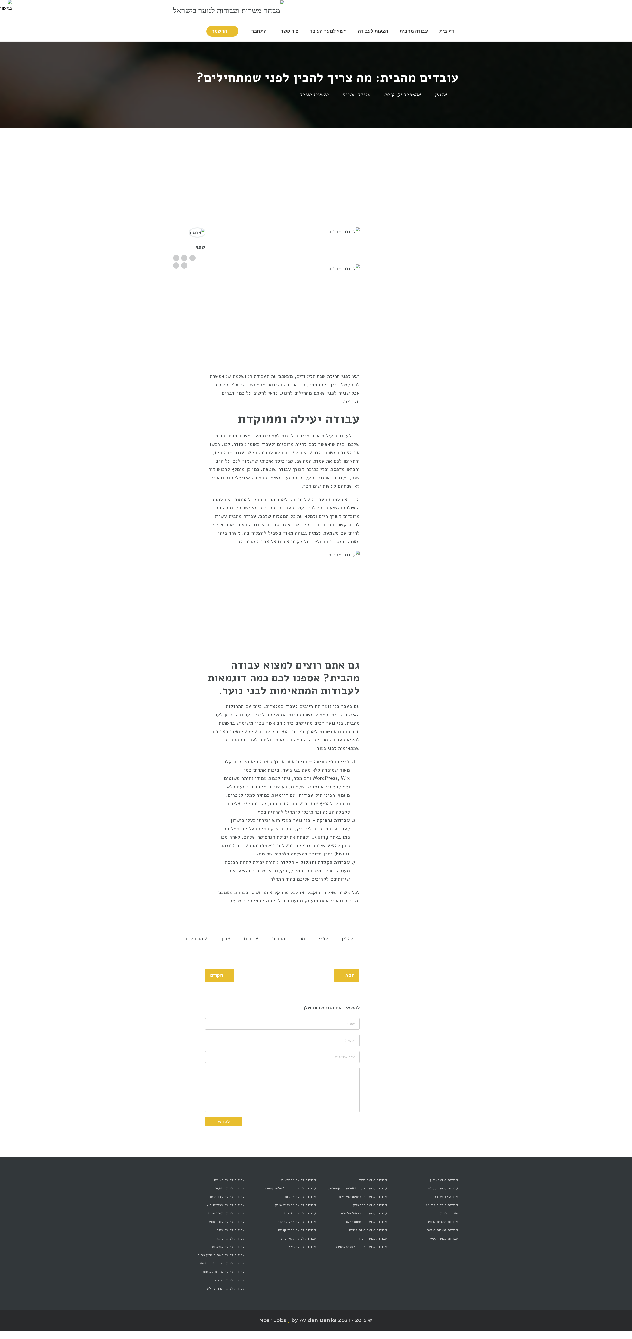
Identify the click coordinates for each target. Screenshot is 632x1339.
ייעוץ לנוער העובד (328, 31)
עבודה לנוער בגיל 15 (442, 1196)
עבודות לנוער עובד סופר (226, 1221)
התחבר (259, 31)
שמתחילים (196, 938)
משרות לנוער (448, 1213)
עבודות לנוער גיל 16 (443, 1188)
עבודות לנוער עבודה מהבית (224, 1196)
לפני (323, 938)
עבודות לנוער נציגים (229, 1180)
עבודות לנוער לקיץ (444, 1238)
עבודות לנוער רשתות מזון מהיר (221, 1255)
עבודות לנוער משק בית (298, 1238)
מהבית (278, 938)
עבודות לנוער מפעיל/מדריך (295, 1221)
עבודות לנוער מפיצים (300, 1213)
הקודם (216, 975)
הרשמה (220, 31)
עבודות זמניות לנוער (442, 1230)
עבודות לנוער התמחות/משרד (365, 1221)
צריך (225, 938)
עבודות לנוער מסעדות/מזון (295, 1205)
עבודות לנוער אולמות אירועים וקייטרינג (357, 1188)
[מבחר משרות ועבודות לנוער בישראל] (228, 10)
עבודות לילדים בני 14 (442, 1205)
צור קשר (289, 31)
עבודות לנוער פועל (231, 1238)
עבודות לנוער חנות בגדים (368, 1230)
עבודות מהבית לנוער (442, 1221)
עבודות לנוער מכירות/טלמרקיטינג (361, 1246)
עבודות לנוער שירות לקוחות (224, 1271)
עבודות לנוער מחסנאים (298, 1180)
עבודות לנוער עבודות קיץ (226, 1205)
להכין (347, 938)
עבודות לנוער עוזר (231, 1230)
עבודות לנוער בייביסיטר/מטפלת (363, 1196)
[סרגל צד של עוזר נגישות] (6, 6)
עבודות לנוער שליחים (229, 1280)
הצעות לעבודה (373, 31)
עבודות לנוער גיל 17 (443, 1180)
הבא (350, 975)
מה (302, 938)
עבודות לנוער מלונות (300, 1196)
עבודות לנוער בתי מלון (370, 1205)
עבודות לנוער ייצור (372, 1238)
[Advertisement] (316, 165)
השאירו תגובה (314, 94)
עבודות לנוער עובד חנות (226, 1213)
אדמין (441, 94)
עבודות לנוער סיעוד (230, 1188)
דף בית (446, 31)
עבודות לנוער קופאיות (228, 1246)
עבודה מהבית (414, 31)
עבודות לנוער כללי (373, 1180)
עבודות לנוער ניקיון (301, 1246)
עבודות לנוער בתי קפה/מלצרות (363, 1213)
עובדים (251, 938)
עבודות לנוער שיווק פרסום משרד (220, 1263)
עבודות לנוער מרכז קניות (297, 1230)
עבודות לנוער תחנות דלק (226, 1288)
